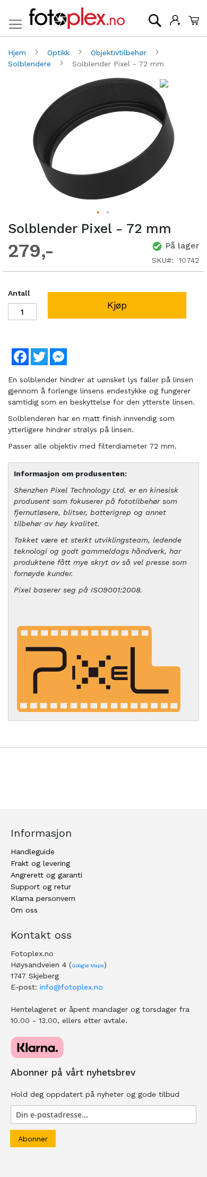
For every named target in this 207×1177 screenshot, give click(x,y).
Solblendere (31, 63)
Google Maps (88, 965)
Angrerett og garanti (46, 875)
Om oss (24, 910)
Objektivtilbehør (120, 52)
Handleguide (33, 851)
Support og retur (41, 886)
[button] (99, 213)
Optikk (59, 52)
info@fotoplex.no (71, 987)
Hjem (18, 52)
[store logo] (77, 18)
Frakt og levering (40, 863)
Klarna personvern (43, 898)
